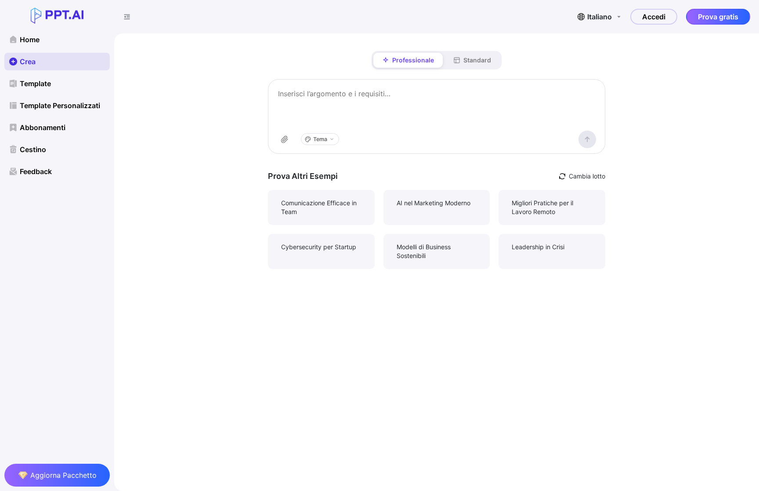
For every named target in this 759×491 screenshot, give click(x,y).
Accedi (653, 16)
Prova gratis (718, 16)
